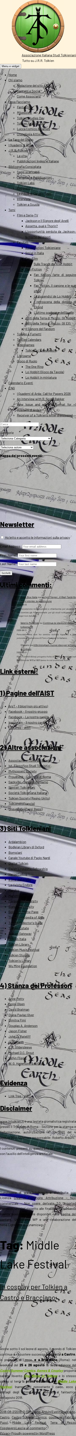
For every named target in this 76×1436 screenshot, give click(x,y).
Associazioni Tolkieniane (43, 248)
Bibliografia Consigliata (24, 167)
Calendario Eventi (20, 383)
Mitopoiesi (24, 112)
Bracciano (68, 1412)
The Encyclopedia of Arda (26, 917)
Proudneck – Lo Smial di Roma (29, 777)
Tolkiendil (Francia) (21, 803)
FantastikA (25, 107)
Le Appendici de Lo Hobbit (52, 296)
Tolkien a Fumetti (29, 334)
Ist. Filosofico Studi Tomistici (29, 766)
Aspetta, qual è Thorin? (41, 226)
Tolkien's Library (19, 961)
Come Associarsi (29, 96)
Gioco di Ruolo (27, 361)
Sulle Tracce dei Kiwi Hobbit (53, 264)
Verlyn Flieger (17, 1058)
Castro (5, 1417)
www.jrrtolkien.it (12, 1121)
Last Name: (8, 564)
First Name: (8, 555)
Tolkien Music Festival (23, 950)
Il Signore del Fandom (40, 329)
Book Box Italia (28, 597)
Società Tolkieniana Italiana (27, 793)
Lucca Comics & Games (33, 129)
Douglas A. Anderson (23, 1026)
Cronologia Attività (30, 134)
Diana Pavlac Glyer (21, 1015)
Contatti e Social (28, 91)
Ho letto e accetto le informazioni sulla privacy (37, 537)
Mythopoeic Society (22, 771)
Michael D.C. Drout (21, 1053)
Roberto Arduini (40, 1412)
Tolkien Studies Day (30, 118)
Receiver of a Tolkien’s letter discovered (45, 415)
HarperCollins (17, 874)
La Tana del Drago (20, 139)
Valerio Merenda (29, 622)
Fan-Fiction (33, 269)
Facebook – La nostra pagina (28, 717)
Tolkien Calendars (29, 339)
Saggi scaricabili (28, 172)
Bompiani (15, 852)
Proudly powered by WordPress (33, 1433)
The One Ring (34, 366)
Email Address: (11, 546)
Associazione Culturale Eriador (30, 760)
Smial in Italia (34, 253)
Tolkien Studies (19, 955)
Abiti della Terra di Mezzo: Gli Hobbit (50, 318)
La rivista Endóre (20, 885)
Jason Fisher (17, 1031)
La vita (22, 156)
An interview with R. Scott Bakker (40, 399)
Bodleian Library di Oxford (26, 847)
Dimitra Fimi (17, 1020)
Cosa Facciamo (19, 102)
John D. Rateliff (19, 1036)
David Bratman (18, 1009)
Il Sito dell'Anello (19, 879)
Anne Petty (16, 999)
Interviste (24, 199)
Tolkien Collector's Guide (25, 923)
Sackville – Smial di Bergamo (28, 782)
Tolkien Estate (18, 928)
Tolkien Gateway (19, 933)
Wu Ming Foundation (22, 966)
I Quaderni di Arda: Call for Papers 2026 (44, 394)
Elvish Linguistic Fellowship (28, 869)
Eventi (56, 1412)
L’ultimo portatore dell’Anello (54, 312)
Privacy (5, 1433)
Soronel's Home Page (23, 912)
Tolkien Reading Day (31, 123)
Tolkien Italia (17, 939)
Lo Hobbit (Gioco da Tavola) (44, 372)
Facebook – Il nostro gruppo (28, 711)
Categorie (7, 433)
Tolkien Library (18, 944)
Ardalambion (17, 842)
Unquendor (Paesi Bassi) (25, 809)
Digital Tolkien (18, 863)
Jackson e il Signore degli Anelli (47, 221)
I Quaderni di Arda (20, 145)
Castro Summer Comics (29, 1417)
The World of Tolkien (40, 1376)
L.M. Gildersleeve (20, 1047)
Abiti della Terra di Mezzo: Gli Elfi (48, 323)
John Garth (16, 1042)
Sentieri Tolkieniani (21, 787)
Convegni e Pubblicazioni (34, 177)
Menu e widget (10, 66)
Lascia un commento (30, 1428)
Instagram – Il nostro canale (27, 722)
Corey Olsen (16, 1004)
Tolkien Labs (26, 183)
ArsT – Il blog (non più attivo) (28, 706)
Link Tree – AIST (19, 728)
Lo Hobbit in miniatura (41, 377)
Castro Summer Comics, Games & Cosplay (31, 1370)
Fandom (22, 242)
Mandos (13, 890)
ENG (11, 388)
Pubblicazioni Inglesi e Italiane (38, 161)
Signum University (21, 906)
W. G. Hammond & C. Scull (26, 1063)
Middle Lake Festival (29, 1422)
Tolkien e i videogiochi (40, 350)
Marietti (13, 896)
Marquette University (23, 901)
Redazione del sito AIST (33, 85)
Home (12, 75)
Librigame (24, 356)
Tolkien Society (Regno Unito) (29, 798)
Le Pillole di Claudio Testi (34, 194)
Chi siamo (15, 80)
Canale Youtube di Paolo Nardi (29, 858)
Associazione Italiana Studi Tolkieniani (49, 55)
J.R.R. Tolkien (18, 150)
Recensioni (25, 188)
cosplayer (55, 1417)
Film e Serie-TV (27, 215)
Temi (11, 210)
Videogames (25, 345)
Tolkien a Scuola (28, 204)
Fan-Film (31, 258)
